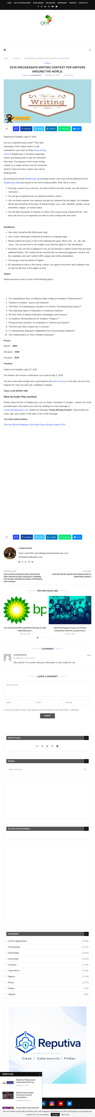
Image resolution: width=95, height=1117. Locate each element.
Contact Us (83, 3)
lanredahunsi (35, 75)
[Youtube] (52, 6)
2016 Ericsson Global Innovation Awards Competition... (24, 1095)
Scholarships (38, 3)
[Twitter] (41, 7)
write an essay (59, 381)
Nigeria (48, 976)
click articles (20, 655)
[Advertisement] (47, 35)
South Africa (48, 970)
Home (9, 3)
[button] (7, 617)
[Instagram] (49, 6)
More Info (65, 1114)
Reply (89, 655)
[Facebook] (38, 6)
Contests (72, 3)
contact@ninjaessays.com (16, 410)
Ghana (48, 988)
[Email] (56, 6)
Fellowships (50, 3)
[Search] (90, 50)
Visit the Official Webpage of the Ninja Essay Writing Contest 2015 (34, 424)
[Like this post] (17, 128)
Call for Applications (22, 3)
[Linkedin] (45, 6)
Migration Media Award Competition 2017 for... (25, 1081)
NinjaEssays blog (33, 179)
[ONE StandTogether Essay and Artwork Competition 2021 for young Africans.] (70, 610)
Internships (62, 3)
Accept (55, 1115)
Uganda (48, 994)
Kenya (48, 982)
